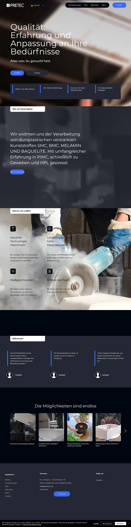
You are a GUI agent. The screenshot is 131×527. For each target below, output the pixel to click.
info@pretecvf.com (46, 486)
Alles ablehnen (107, 523)
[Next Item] (125, 431)
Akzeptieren (120, 523)
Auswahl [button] (96, 523)
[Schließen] (128, 523)
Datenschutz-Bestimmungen (32, 524)
